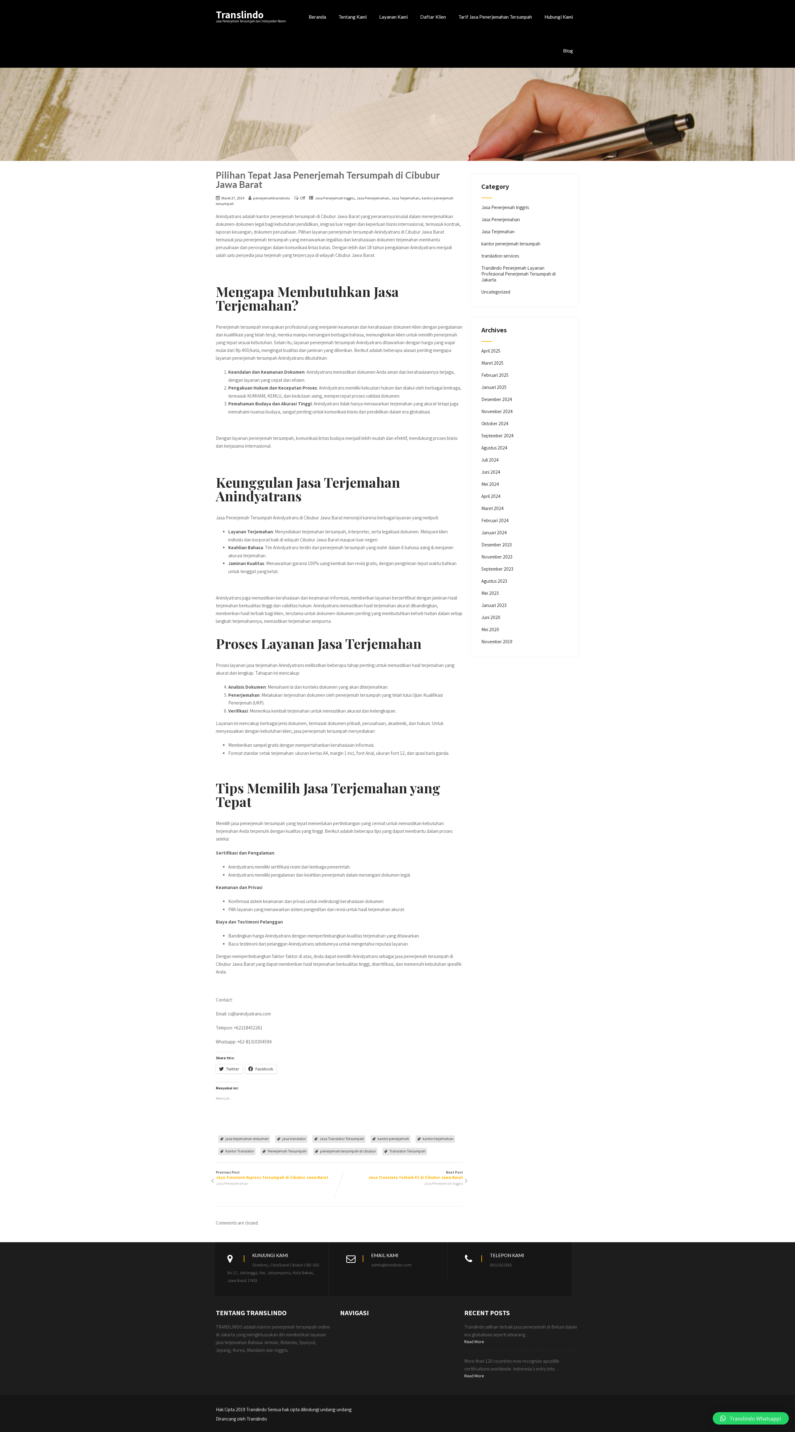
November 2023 (496, 557)
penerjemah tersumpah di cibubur (348, 1151)
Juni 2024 (490, 472)
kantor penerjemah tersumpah (510, 244)
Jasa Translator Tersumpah (342, 1138)
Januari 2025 (494, 387)
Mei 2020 (490, 629)
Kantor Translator (239, 1151)
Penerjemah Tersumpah (287, 1151)
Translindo (240, 14)
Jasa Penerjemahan (373, 198)
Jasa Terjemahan (405, 198)
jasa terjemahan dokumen (247, 1138)
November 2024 (497, 411)
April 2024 (491, 496)
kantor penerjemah (393, 1138)
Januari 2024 (494, 533)
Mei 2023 (490, 593)
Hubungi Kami (558, 17)
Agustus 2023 (494, 581)
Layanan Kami (393, 17)
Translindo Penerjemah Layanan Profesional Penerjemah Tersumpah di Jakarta (518, 274)
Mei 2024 (490, 484)
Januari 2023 (494, 605)
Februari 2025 (494, 375)
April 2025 (490, 351)
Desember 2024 (496, 399)
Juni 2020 (490, 617)
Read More (474, 1341)
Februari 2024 (495, 520)
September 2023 (497, 569)
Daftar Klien (433, 17)
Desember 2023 (496, 545)
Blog (568, 50)
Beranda (317, 17)
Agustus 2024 (494, 448)
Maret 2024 (492, 508)
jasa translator (294, 1138)
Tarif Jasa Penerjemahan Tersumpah (495, 17)
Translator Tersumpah (407, 1151)
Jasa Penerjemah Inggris (334, 198)
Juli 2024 (490, 460)
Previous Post (272, 1175)
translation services (500, 256)
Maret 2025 (492, 363)
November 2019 (496, 642)
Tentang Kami (352, 17)
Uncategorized (495, 292)
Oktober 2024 (494, 423)
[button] (751, 1418)
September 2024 (497, 436)
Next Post (415, 1175)
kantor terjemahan (438, 1138)
